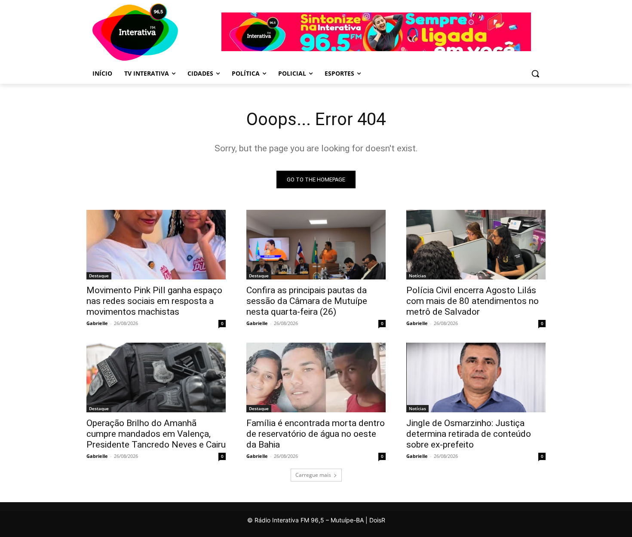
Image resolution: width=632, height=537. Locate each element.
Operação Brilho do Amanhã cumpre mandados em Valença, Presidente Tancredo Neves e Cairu (156, 434)
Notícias (417, 276)
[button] (535, 73)
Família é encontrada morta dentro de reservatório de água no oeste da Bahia (315, 434)
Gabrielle (97, 323)
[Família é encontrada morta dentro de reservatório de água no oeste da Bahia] (316, 377)
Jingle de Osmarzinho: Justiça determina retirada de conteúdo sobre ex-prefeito (468, 434)
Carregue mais (313, 475)
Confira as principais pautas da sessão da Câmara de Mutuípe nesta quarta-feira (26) (306, 301)
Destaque (99, 276)
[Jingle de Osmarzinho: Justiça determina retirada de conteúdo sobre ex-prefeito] (476, 377)
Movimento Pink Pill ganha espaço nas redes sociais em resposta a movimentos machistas (154, 301)
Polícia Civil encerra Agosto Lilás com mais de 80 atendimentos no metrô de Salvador (472, 301)
